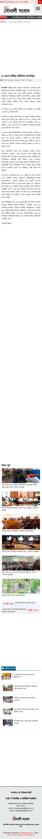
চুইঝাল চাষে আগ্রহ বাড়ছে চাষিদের (13, 595)
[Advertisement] (21, 49)
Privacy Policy (12, 835)
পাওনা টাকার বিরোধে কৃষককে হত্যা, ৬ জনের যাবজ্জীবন (20, 551)
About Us (31, 835)
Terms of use (22, 835)
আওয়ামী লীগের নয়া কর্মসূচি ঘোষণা (18, 603)
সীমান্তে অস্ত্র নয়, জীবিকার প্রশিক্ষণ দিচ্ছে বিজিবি (18, 531)
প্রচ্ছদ (4, 22)
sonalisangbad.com (26, 833)
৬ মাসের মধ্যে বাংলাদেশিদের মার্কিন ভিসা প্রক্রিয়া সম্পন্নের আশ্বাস (20, 610)
